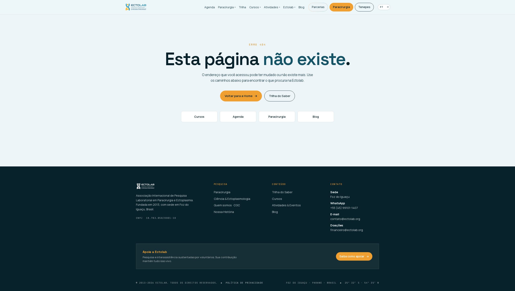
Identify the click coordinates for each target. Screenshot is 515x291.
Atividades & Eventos (286, 205)
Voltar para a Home (241, 96)
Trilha (242, 7)
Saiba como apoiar (354, 256)
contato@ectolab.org (345, 219)
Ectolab (289, 7)
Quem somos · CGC (227, 205)
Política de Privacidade (244, 282)
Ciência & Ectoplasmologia (232, 199)
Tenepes (364, 7)
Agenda (209, 7)
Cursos (255, 7)
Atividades (272, 7)
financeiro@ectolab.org (346, 230)
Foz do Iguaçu (340, 197)
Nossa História (224, 212)
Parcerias (318, 7)
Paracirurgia (227, 7)
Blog (301, 7)
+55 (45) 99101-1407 (344, 208)
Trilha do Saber (279, 96)
